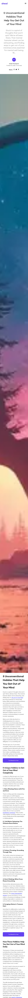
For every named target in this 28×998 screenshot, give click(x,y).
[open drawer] (25, 3)
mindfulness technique (9, 812)
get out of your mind (17, 697)
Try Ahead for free (13, 760)
